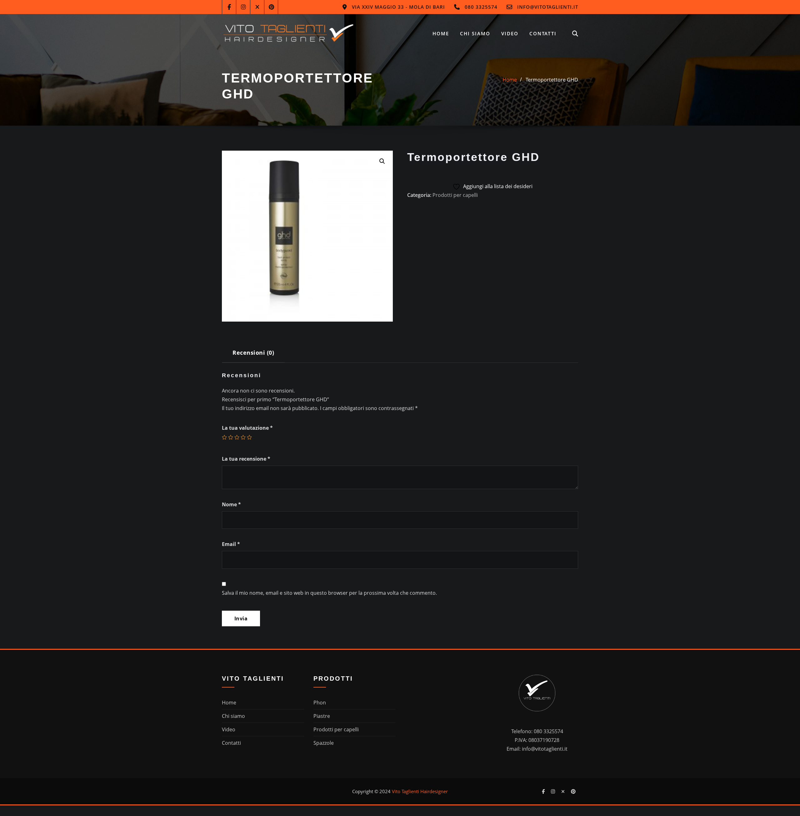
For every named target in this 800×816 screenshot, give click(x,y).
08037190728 (543, 740)
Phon (319, 702)
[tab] (253, 355)
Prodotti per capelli (455, 195)
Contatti (543, 33)
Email (231, 544)
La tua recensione (246, 458)
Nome (231, 504)
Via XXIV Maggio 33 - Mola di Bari (398, 7)
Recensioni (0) (253, 352)
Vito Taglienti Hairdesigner (420, 791)
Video (509, 33)
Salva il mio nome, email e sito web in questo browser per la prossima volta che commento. (329, 592)
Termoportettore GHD (552, 79)
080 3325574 (481, 7)
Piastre (321, 716)
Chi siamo (475, 33)
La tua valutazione (247, 427)
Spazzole (323, 742)
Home (440, 33)
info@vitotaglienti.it (547, 7)
